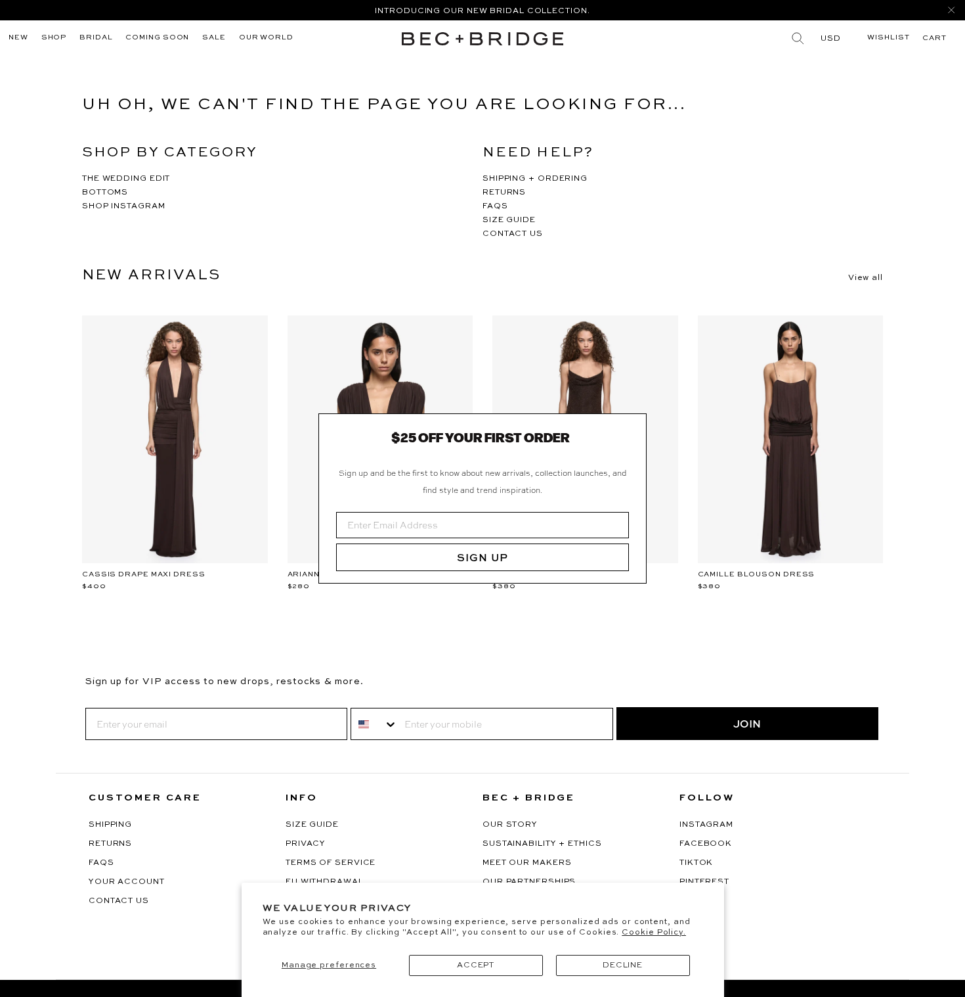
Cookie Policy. (654, 933)
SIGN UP (482, 557)
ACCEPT (475, 965)
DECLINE (623, 965)
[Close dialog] (631, 428)
